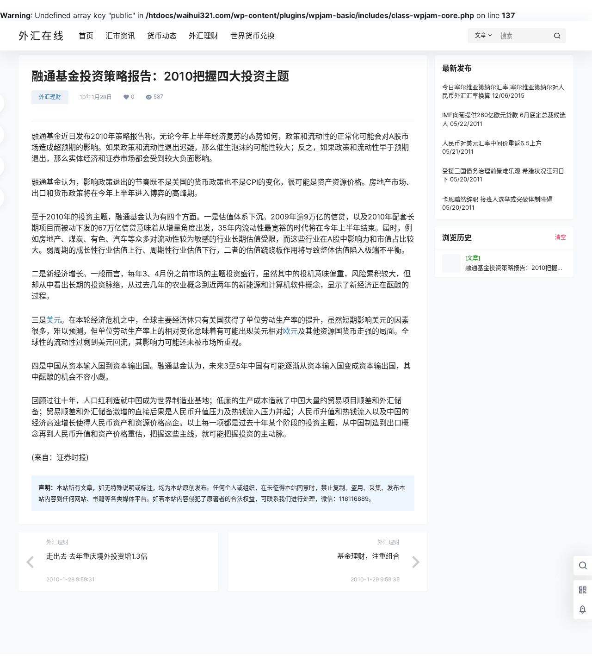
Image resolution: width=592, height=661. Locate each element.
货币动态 (162, 35)
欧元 (290, 331)
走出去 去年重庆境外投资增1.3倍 (97, 556)
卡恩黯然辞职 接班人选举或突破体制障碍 (497, 198)
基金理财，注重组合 (368, 556)
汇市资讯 (120, 35)
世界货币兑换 (252, 35)
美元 (53, 319)
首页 (86, 35)
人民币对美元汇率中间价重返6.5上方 (492, 143)
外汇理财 (203, 35)
